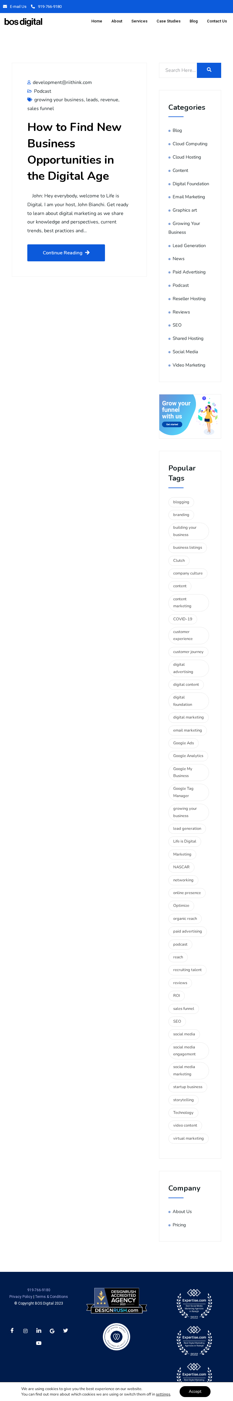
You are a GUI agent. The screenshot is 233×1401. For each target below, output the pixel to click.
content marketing (182, 602)
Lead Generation (189, 246)
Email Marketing (189, 197)
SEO (177, 325)
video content (185, 1125)
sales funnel (40, 108)
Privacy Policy (20, 1297)
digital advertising (183, 668)
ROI (176, 995)
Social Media (185, 352)
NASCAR (181, 867)
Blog (194, 21)
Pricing (179, 1225)
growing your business (59, 99)
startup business (187, 1087)
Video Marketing (189, 365)
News (178, 259)
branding (181, 515)
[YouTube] (38, 1343)
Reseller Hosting (189, 299)
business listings (187, 547)
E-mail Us (18, 6)
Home (96, 21)
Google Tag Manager (183, 792)
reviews (180, 983)
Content (180, 170)
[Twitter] (65, 1331)
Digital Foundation (191, 184)
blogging (181, 502)
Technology (183, 1112)
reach (178, 957)
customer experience (183, 635)
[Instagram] (25, 1331)
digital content (186, 684)
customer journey (188, 652)
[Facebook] (12, 1331)
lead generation (187, 828)
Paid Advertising (189, 272)
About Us (182, 1211)
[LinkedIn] (38, 1331)
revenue (109, 99)
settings (163, 1394)
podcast (180, 944)
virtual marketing (188, 1138)
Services (139, 21)
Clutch (179, 560)
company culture (188, 573)
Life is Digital (184, 841)
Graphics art (185, 210)
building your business (185, 531)
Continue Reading (63, 253)
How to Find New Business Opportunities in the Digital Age (74, 151)
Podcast (42, 91)
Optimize (181, 905)
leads (92, 99)
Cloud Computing (190, 144)
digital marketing (188, 717)
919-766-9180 (50, 6)
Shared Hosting (188, 338)
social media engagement (184, 1050)
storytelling (183, 1100)
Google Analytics (188, 756)
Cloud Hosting (187, 157)
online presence (187, 893)
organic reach (185, 918)
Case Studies (169, 21)
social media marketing (184, 1070)
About (116, 21)
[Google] (52, 1331)
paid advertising (187, 931)
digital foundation (182, 701)
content (180, 586)
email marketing (187, 730)
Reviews (181, 312)
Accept (195, 1391)
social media (184, 1034)
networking (183, 880)
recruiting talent (187, 970)
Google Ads (183, 743)
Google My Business (182, 772)
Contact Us (217, 21)
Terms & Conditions (51, 1297)
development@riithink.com (62, 82)
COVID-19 (182, 619)
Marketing (182, 854)
